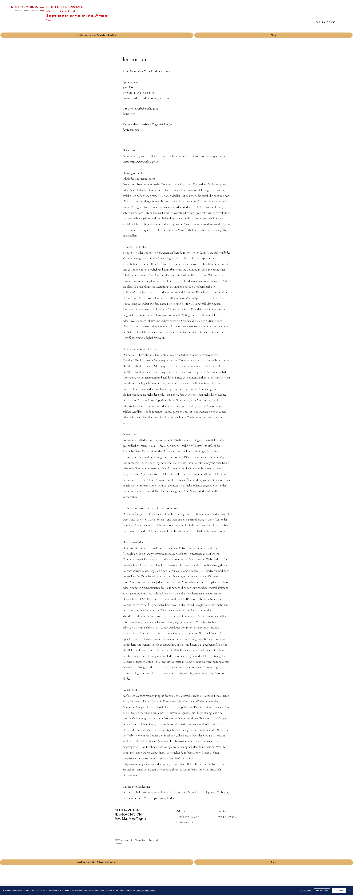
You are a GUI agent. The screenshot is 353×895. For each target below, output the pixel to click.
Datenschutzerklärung (145, 890)
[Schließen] (349, 890)
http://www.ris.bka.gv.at (144, 161)
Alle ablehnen (322, 890)
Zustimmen (339, 890)
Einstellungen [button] (305, 890)
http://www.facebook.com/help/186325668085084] (153, 758)
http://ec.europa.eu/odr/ (152, 798)
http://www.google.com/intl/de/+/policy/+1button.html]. (156, 764)
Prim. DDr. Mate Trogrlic (61, 11)
